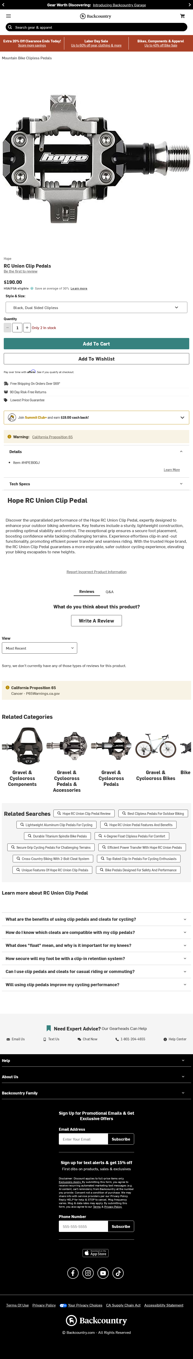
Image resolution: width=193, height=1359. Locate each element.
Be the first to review (20, 271)
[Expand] (182, 417)
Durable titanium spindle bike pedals (60, 836)
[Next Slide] (189, 4)
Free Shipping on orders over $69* (35, 383)
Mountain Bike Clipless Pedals (27, 57)
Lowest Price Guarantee (27, 400)
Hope (7, 259)
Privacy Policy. (113, 1206)
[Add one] (27, 327)
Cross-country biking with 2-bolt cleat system (55, 858)
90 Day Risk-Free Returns (28, 392)
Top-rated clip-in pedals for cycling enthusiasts (141, 858)
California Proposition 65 (52, 436)
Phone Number (72, 1216)
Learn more (79, 288)
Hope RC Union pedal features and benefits (141, 825)
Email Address (72, 1129)
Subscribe (121, 1139)
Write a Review (96, 620)
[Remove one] (7, 327)
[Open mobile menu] (8, 16)
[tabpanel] (96, 639)
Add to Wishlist (96, 358)
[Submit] (10, 27)
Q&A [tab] (110, 591)
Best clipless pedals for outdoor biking (156, 813)
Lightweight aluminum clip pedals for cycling (59, 825)
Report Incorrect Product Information (97, 571)
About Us (10, 1076)
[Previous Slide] (3, 4)
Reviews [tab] (86, 591)
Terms (97, 1206)
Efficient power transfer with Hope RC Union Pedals (145, 847)
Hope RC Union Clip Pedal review (87, 813)
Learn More (172, 469)
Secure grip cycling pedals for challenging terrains (53, 847)
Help (6, 1060)
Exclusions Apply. (70, 1182)
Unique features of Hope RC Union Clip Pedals (55, 870)
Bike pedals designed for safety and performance (141, 870)
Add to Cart (96, 343)
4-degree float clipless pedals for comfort (134, 836)
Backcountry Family (20, 1092)
